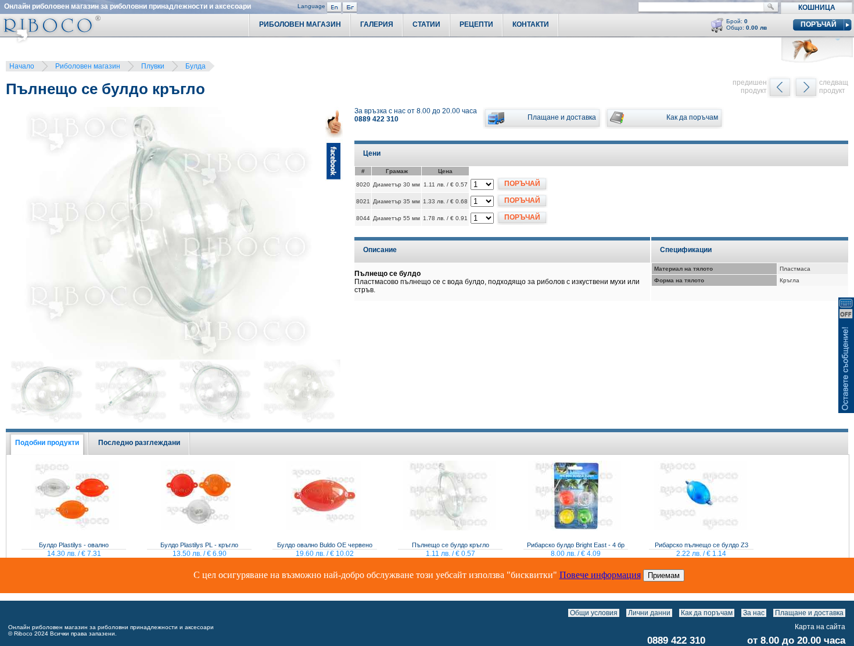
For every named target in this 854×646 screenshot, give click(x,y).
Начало (21, 66)
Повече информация (600, 575)
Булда (195, 66)
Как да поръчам (707, 613)
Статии (426, 24)
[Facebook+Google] (334, 235)
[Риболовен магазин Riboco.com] (50, 40)
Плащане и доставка (809, 613)
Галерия (376, 24)
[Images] (848, 613)
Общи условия (594, 613)
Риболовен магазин (87, 66)
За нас (754, 613)
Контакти (530, 24)
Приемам (664, 575)
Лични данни (649, 613)
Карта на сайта (820, 627)
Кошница (816, 7)
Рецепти (476, 24)
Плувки (152, 66)
